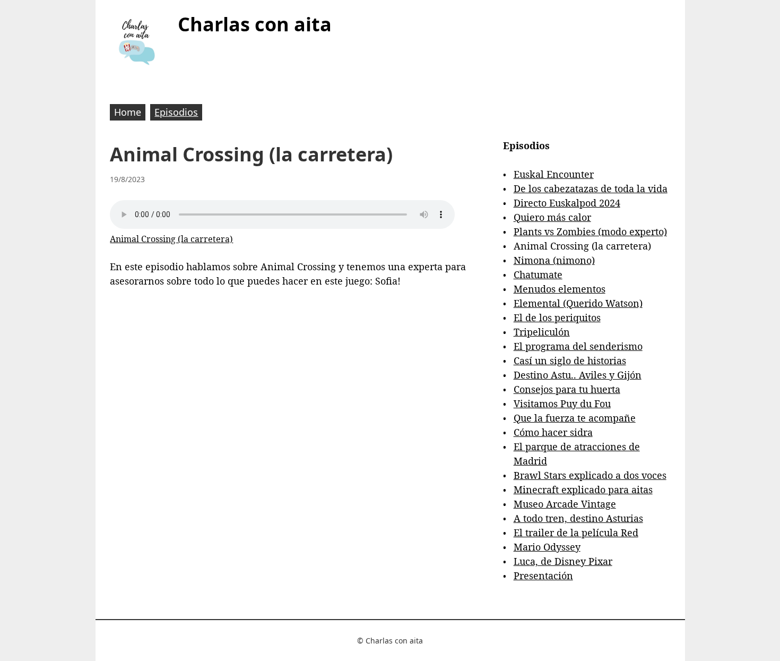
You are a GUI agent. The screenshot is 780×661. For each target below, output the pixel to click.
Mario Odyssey (547, 546)
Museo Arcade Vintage (565, 503)
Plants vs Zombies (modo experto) (590, 231)
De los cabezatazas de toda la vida (591, 188)
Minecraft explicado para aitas (583, 489)
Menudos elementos (559, 288)
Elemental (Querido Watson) (578, 303)
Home (127, 112)
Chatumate (538, 274)
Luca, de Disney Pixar (563, 561)
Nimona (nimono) (554, 260)
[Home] (136, 41)
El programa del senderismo (578, 346)
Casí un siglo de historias (570, 360)
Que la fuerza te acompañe (575, 417)
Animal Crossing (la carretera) (171, 239)
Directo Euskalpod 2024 (567, 202)
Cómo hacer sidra (553, 432)
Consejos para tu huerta (567, 389)
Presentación (543, 575)
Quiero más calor (552, 217)
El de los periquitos (557, 317)
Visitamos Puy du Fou (562, 403)
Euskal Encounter (554, 174)
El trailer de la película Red (576, 532)
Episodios (176, 112)
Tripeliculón (542, 331)
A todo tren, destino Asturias (578, 518)
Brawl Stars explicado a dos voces (590, 475)
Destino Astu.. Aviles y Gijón (578, 374)
